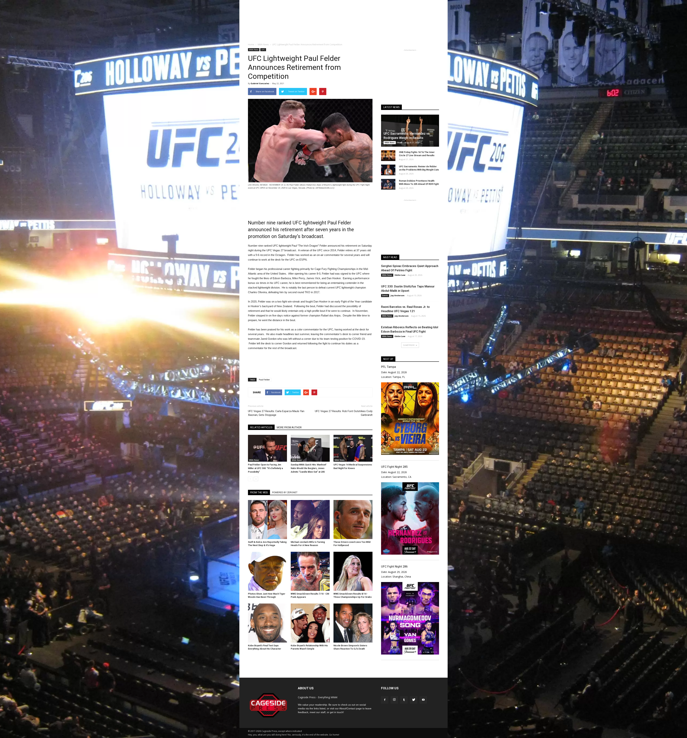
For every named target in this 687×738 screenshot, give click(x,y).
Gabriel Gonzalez (260, 83)
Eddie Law (400, 275)
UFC (263, 49)
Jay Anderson (398, 295)
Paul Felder (264, 379)
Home (251, 44)
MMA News (253, 49)
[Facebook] (384, 699)
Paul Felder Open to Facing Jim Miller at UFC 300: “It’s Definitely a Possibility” (265, 468)
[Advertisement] (343, 27)
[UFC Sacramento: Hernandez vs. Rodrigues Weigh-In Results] (410, 131)
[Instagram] (394, 699)
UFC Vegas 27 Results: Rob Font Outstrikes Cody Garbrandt (343, 413)
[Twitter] (413, 699)
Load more (409, 345)
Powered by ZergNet (284, 492)
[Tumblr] (404, 699)
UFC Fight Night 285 (394, 466)
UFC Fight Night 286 (394, 566)
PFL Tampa (388, 367)
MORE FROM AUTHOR (289, 427)
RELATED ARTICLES (261, 427)
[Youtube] (423, 699)
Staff (399, 142)
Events (385, 295)
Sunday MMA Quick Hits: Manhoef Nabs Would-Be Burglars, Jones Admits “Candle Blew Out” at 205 (308, 468)
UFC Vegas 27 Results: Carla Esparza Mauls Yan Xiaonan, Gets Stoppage (276, 413)
